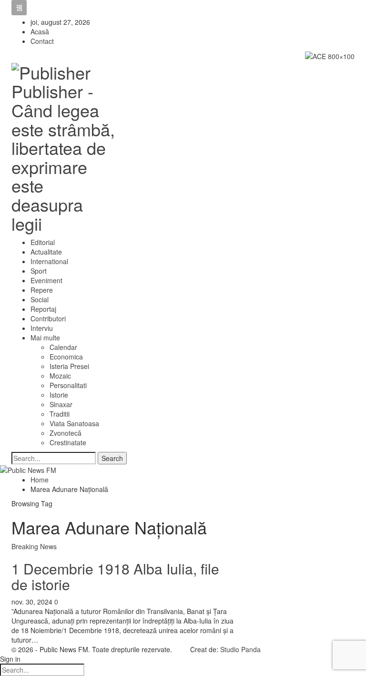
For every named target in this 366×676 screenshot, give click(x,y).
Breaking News (34, 546)
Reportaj (43, 309)
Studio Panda (240, 649)
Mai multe (45, 337)
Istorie (59, 394)
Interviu (41, 328)
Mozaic (60, 375)
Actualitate (46, 251)
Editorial (42, 242)
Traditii (60, 414)
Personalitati (68, 385)
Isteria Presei (69, 366)
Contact (42, 41)
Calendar (63, 347)
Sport (38, 271)
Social (39, 299)
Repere (41, 290)
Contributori (48, 318)
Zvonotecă (65, 433)
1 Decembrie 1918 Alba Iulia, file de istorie (115, 576)
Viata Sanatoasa (74, 423)
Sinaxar (61, 404)
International (49, 261)
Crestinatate (68, 442)
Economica (66, 356)
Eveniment (46, 280)
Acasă (39, 31)
